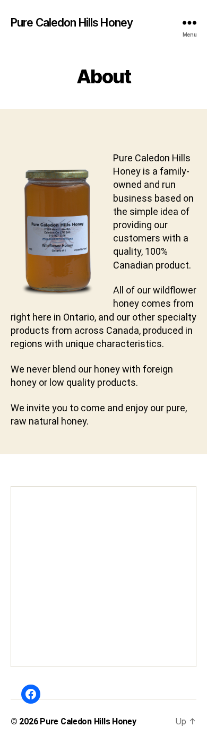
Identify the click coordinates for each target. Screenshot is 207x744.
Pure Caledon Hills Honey (72, 22)
